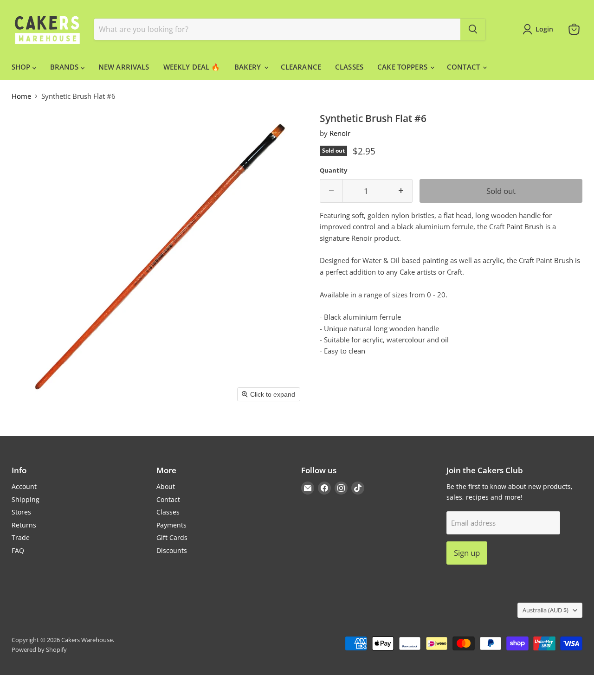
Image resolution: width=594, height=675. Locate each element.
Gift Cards (171, 537)
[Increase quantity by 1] (401, 191)
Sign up (467, 552)
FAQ (18, 550)
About (165, 486)
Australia (545, 610)
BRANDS (65, 66)
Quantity (333, 170)
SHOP (22, 66)
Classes (168, 512)
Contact (168, 499)
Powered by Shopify (39, 649)
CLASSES (349, 66)
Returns (24, 525)
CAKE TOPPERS (403, 66)
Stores (21, 512)
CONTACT (464, 66)
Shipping (25, 499)
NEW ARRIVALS (123, 66)
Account (24, 486)
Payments (171, 525)
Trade (21, 537)
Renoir (339, 133)
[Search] (472, 29)
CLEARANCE (301, 66)
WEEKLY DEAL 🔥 (191, 66)
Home (21, 96)
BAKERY (248, 66)
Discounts (171, 550)
